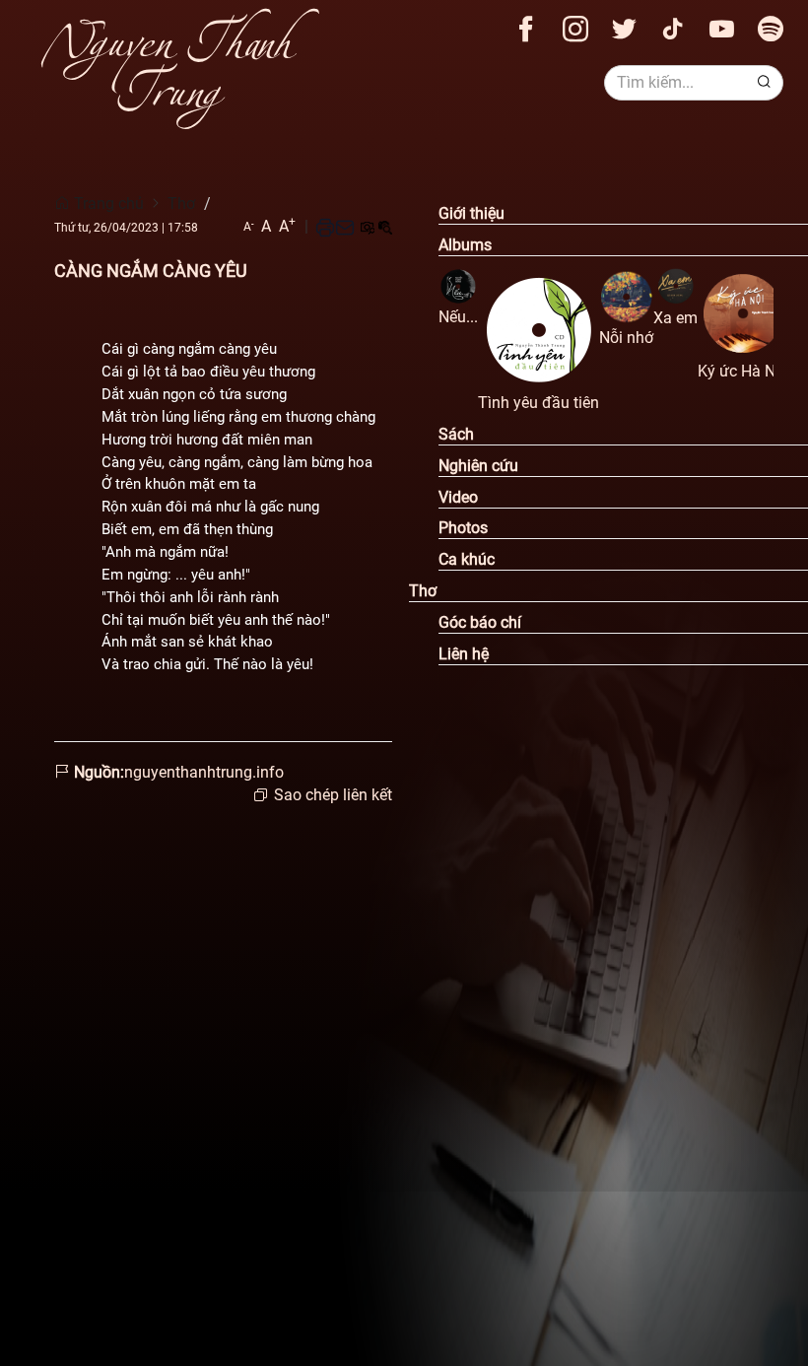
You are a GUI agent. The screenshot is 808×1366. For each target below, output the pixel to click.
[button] (325, 227)
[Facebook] (526, 29)
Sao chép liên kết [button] (333, 794)
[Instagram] (575, 29)
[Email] (345, 227)
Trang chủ (107, 203)
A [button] (248, 226)
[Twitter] (624, 29)
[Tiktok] (673, 29)
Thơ (181, 203)
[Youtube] (721, 29)
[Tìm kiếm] (764, 83)
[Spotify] (770, 29)
